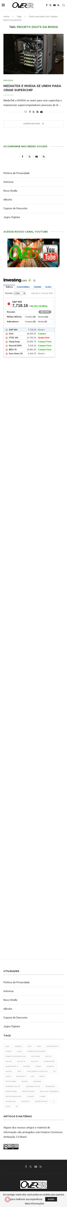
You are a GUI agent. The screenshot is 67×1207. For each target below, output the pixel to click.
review (25, 1081)
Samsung (37, 1081)
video (7, 1106)
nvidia (42, 1076)
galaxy (8, 1061)
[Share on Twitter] (33, 111)
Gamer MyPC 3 (11, 1066)
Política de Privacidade (16, 173)
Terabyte (25, 1101)
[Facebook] (46, 5)
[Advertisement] (33, 511)
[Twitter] (50, 5)
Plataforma (10, 1081)
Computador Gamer (36, 1051)
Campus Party (52, 1046)
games (38, 1066)
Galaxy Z (35, 1061)
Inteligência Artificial (37, 1071)
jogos (8, 1076)
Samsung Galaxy (12, 1086)
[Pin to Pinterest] (37, 111)
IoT (54, 1071)
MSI (32, 1076)
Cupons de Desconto (15, 208)
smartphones (28, 1091)
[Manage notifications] (7, 1199)
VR (16, 1106)
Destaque (35, 1056)
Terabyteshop (41, 1101)
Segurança (50, 1086)
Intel (19, 1071)
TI (53, 1101)
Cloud (19, 1051)
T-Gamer (30, 1096)
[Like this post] (25, 111)
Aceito (51, 1199)
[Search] (63, 5)
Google (8, 1071)
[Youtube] (54, 5)
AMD (7, 1046)
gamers (26, 1066)
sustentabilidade (13, 1096)
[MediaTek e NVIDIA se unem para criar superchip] (33, 54)
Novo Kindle (10, 190)
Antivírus (8, 182)
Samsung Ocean (33, 1086)
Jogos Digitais (11, 217)
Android (18, 1046)
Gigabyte (50, 1066)
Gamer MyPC (49, 1061)
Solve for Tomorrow (49, 1091)
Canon (8, 1051)
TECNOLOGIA (10, 1101)
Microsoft (21, 1076)
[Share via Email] (41, 111)
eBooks (7, 199)
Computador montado (15, 1056)
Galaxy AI (21, 1061)
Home (6, 16)
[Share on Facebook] (30, 111)
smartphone (11, 1091)
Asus (39, 1046)
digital (48, 1056)
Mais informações (34, 1203)
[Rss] (58, 5)
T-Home (42, 1096)
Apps (29, 1046)
